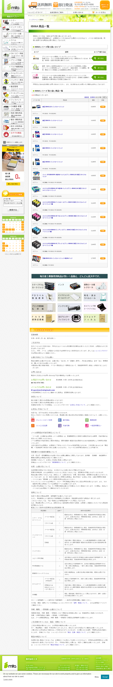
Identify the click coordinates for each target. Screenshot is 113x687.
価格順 (86, 97)
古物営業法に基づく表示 (103, 668)
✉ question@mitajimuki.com (43, 390)
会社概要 (98, 658)
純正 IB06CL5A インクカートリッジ (53, 106)
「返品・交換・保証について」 (76, 632)
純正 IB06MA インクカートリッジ (53, 134)
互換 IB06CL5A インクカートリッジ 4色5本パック (58, 258)
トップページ (33, 20)
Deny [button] (97, 677)
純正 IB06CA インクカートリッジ (53, 148)
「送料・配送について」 (80, 603)
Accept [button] (105, 677)
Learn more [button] (8, 679)
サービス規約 (100, 662)
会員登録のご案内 (57, 12)
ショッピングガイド (35, 12)
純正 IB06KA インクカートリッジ (53, 162)
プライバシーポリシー (102, 664)
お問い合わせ (78, 12)
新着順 (92, 97)
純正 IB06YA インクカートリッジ (52, 120)
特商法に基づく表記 (102, 666)
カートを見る (101, 12)
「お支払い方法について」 (78, 405)
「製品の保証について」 (57, 645)
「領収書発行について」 (59, 462)
